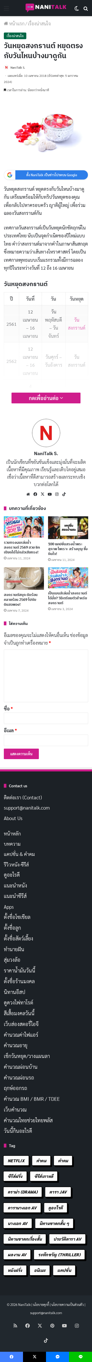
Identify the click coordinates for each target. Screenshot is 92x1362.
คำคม (41, 1160)
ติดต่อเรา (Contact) (23, 797)
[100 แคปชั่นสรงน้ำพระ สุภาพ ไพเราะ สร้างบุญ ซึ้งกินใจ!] (68, 527)
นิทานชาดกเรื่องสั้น (25, 1239)
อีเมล (10, 730)
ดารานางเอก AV (22, 1207)
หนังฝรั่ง (15, 1270)
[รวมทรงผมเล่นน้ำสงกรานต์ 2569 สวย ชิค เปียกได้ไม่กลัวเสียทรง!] (24, 526)
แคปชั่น (64, 1270)
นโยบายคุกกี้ (41, 1304)
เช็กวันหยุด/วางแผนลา (27, 1056)
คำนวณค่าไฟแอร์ (21, 1034)
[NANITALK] (46, 8)
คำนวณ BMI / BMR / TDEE (32, 1098)
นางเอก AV (18, 1223)
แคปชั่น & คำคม (19, 854)
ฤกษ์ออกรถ (15, 1088)
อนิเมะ (40, 1270)
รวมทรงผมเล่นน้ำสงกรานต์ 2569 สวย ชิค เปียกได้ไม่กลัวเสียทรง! (22, 547)
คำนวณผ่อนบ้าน (21, 1066)
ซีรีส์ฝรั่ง (15, 1176)
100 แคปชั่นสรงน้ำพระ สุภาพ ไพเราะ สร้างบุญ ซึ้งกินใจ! (68, 549)
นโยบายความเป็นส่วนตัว (67, 1304)
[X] (42, 494)
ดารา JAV (58, 1192)
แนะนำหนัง (15, 885)
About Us (13, 818)
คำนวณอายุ (15, 1045)
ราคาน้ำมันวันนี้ (19, 970)
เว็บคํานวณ (15, 1109)
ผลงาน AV (17, 1254)
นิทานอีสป (14, 992)
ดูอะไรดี (12, 874)
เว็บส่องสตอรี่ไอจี (21, 1024)
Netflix (16, 1160)
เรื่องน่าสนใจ (39, 23)
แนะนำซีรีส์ (15, 896)
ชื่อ (8, 708)
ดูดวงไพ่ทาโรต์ (18, 1002)
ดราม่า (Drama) (23, 1192)
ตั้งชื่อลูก (12, 927)
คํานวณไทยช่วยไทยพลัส (28, 1120)
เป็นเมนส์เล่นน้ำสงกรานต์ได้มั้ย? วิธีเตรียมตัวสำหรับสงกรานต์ (67, 598)
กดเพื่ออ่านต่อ (44, 398)
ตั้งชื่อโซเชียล (17, 917)
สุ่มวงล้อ (12, 959)
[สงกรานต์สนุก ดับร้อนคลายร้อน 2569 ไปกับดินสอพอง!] (24, 578)
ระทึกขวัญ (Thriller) (59, 1254)
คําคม (63, 1160)
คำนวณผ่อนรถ (19, 1077)
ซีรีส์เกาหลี (43, 1176)
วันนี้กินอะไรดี (18, 1130)
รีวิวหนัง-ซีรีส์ (16, 864)
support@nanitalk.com (27, 807)
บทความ (12, 844)
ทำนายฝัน (14, 949)
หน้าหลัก (12, 833)
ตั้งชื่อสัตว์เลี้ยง (18, 938)
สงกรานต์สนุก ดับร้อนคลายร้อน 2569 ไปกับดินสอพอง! (21, 599)
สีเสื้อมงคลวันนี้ (19, 1013)
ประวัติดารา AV (67, 1239)
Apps (9, 907)
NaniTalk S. (17, 67)
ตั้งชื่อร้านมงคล (19, 981)
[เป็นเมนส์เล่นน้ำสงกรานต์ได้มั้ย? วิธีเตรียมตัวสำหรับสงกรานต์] (68, 577)
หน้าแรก (16, 23)
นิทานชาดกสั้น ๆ (54, 1223)
